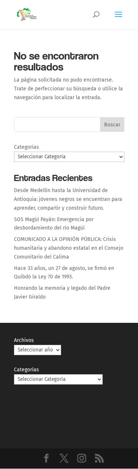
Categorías (26, 147)
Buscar (112, 125)
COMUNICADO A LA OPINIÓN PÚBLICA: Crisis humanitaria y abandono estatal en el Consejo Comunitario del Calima (68, 248)
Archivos (24, 340)
